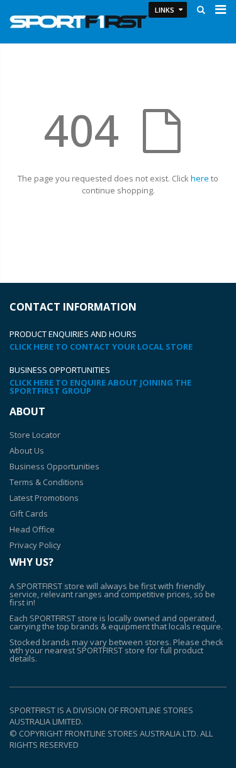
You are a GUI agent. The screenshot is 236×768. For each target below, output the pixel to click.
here (200, 178)
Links (164, 9)
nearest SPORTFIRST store (95, 650)
